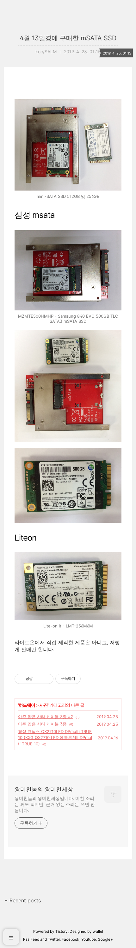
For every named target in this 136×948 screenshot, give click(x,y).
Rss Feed (31, 939)
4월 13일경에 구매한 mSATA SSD (68, 38)
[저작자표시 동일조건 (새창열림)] (86, 678)
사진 (44, 705)
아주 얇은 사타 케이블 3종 (42, 723)
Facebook (70, 939)
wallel (98, 931)
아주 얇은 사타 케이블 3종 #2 (45, 716)
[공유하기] (38, 679)
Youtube (88, 939)
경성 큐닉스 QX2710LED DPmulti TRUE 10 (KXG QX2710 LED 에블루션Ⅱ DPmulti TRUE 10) (55, 737)
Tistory (61, 931)
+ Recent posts (22, 900)
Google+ (105, 939)
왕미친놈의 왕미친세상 (44, 789)
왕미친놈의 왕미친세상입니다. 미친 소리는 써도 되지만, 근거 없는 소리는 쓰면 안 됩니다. (55, 804)
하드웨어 (27, 705)
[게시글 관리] (46, 679)
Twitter (54, 939)
